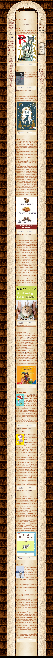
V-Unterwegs (11, 84)
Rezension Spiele (11, 78)
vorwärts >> (27, 24)
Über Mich (11, 21)
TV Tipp (11, 79)
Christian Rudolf (24, 352)
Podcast (11, 72)
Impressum (29, 654)
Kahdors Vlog (11, 67)
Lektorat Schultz (42, 79)
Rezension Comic (11, 74)
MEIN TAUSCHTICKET (42, 71)
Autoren (11, 58)
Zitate (11, 86)
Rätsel (11, 73)
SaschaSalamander (18, 90)
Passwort (11, 71)
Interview (11, 62)
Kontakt (25, 654)
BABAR (34, 446)
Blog (11, 63)
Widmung (11, 85)
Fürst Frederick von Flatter (41, 76)
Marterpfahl (41, 82)
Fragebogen (11, 66)
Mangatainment (11, 69)
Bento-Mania (41, 72)
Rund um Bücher (11, 77)
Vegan (11, 28)
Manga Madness (42, 81)
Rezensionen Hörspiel (11, 76)
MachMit (11, 68)
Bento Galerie (11, 60)
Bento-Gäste (11, 59)
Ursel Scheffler (28, 337)
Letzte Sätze (41, 80)
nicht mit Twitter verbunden (27, 87)
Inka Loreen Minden (41, 78)
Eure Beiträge (11, 65)
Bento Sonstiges (11, 61)
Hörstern (42, 77)
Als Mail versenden (20, 88)
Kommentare (29, 90)
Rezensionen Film (11, 75)
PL (31, 90)
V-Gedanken (11, 82)
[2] (24, 24)
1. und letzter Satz (11, 56)
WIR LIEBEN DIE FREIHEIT (33, 394)
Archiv (22, 654)
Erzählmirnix (41, 75)
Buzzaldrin (42, 74)
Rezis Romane (11, 25)
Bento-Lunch (41, 73)
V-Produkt (11, 83)
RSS (31, 325)
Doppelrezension (11, 64)
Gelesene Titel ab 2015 (11, 23)
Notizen (11, 70)
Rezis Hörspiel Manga (11, 26)
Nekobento (41, 83)
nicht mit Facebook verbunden (18, 87)
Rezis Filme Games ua (11, 27)
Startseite (19, 654)
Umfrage (11, 80)
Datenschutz (33, 654)
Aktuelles (11, 57)
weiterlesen (18, 61)
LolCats (29, 520)
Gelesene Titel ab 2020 (11, 24)
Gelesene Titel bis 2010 (11, 22)
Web (11, 81)
